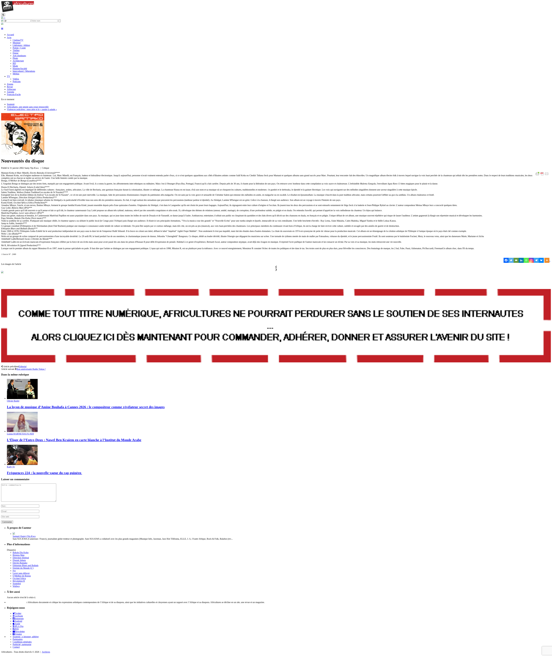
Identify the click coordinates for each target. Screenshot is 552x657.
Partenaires (18, 639)
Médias (16, 74)
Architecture (18, 61)
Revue (10, 86)
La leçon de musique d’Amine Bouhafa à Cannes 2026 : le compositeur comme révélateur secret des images (86, 407)
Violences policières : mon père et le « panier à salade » (32, 109)
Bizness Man (18, 555)
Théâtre (16, 50)
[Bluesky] (541, 260)
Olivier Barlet (13, 401)
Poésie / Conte (19, 48)
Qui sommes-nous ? (16, 602)
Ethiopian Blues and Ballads (25, 565)
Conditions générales (22, 642)
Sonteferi (17, 583)
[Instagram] (531, 260)
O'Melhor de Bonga (22, 576)
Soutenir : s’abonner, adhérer (26, 636)
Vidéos (16, 79)
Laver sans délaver (21, 573)
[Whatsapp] (526, 260)
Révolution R (19, 581)
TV (8, 76)
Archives (46, 652)
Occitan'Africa (19, 578)
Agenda (10, 92)
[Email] (516, 260)
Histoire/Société (20, 68)
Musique (17, 42)
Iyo (14, 570)
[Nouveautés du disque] (22, 154)
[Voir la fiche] (14, 533)
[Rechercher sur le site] (3, 14)
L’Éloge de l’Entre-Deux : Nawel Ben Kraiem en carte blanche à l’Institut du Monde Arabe (74, 440)
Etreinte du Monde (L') (23, 568)
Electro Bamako (20, 563)
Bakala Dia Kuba (20, 552)
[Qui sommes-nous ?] (2, 24)
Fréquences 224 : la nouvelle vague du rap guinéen (44, 473)
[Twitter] (511, 260)
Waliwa (16, 586)
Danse (15, 53)
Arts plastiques (19, 55)
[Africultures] (17, 12)
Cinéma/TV (18, 40)
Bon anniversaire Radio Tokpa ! (31, 369)
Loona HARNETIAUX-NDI (20, 434)
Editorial (22, 366)
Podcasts (17, 81)
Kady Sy (11, 467)
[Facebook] (506, 260)
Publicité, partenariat (22, 644)
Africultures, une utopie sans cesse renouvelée (28, 107)
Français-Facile (14, 94)
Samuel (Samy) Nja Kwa (24, 536)
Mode (15, 66)
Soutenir (11, 104)
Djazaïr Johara (19, 560)
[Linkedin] (521, 260)
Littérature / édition (21, 45)
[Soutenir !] (276, 326)
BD (14, 63)
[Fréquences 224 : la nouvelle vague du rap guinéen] (22, 464)
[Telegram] (536, 260)
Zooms (10, 84)
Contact (16, 647)
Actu (9, 37)
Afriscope (11, 89)
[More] (547, 260)
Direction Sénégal (21, 557)
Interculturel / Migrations (24, 71)
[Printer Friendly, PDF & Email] (542, 175)
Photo (15, 58)
